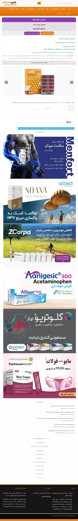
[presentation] (71, 82)
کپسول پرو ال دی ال (39, 466)
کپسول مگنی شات (39, 473)
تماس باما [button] (68, 14)
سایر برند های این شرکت (40, 438)
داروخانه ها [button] (31, 9)
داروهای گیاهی (66, 46)
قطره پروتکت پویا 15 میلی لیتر (39, 462)
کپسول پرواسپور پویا (39, 454)
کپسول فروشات (39, 450)
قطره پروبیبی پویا (39, 470)
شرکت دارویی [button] (40, 9)
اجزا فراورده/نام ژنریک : (69, 39)
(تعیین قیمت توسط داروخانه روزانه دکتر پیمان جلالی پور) (45, 52)
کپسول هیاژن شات (40, 442)
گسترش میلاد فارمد (39, 19)
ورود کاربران (59, 14)
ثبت (46, 128)
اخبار (47, 9)
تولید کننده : (72, 43)
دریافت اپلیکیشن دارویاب (47, 33)
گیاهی (45, 49)
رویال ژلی (60, 39)
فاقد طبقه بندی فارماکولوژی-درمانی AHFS (58, 49)
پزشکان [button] (23, 9)
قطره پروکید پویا (39, 458)
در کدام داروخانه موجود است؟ (32, 33)
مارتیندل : (72, 46)
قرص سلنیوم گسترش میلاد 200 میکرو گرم (40, 446)
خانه (69, 9)
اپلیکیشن (63, 9)
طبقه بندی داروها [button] (14, 9)
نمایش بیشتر (39, 478)
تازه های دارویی (54, 9)
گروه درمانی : (72, 49)
